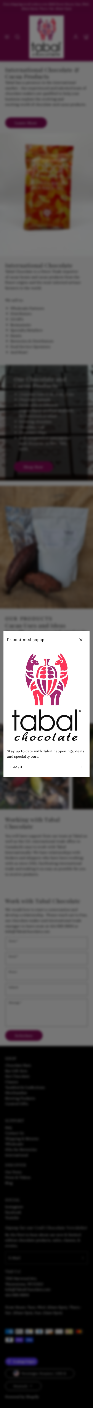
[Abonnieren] (81, 767)
